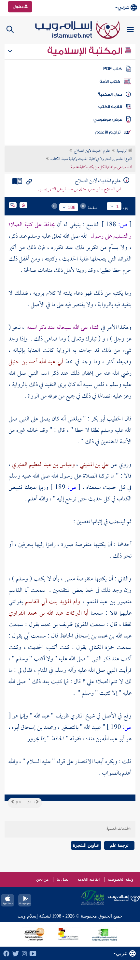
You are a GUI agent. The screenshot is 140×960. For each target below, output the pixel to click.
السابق (31, 803)
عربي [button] (123, 7)
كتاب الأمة (110, 81)
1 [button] (117, 206)
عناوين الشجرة (86, 845)
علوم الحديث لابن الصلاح (92, 151)
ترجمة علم (119, 845)
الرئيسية (122, 151)
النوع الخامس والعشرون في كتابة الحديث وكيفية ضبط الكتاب (91, 159)
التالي (17, 803)
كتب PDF (112, 69)
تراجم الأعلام (107, 132)
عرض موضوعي (107, 119)
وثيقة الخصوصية (120, 879)
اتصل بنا (63, 879)
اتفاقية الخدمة (88, 879)
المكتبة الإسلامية (85, 51)
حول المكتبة (110, 94)
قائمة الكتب (110, 106)
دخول (18, 6)
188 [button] (72, 207)
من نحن (42, 879)
